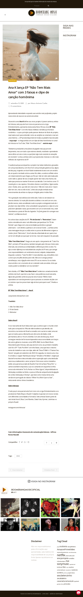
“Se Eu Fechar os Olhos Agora (33, 369)
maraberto (68, 570)
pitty (58, 546)
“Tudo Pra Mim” (23, 347)
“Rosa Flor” (50, 364)
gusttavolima (60, 584)
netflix (61, 555)
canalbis (71, 558)
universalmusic (61, 570)
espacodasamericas (62, 552)
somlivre (60, 573)
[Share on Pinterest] (28, 442)
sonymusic (63, 564)
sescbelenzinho (64, 575)
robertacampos (61, 561)
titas (64, 567)
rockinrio (63, 546)
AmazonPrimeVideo (66, 549)
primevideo (67, 584)
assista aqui (47, 143)
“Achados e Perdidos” (43, 356)
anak (18, 456)
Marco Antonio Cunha (39, 103)
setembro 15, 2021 (17, 103)
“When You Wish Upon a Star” (42, 377)
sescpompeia (62, 558)
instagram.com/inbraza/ (16, 407)
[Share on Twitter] (22, 442)
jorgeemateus (71, 573)
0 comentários (16, 106)
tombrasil (59, 567)
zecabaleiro (61, 578)
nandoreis (74, 570)
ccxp (67, 567)
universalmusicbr (70, 555)
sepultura (71, 567)
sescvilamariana (72, 552)
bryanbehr (76, 581)
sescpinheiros (72, 547)
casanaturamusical (65, 581)
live (67, 560)
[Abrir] (10, 507)
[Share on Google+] (25, 442)
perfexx (65, 573)
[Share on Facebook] (19, 442)
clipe (30, 350)
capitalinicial (72, 564)
